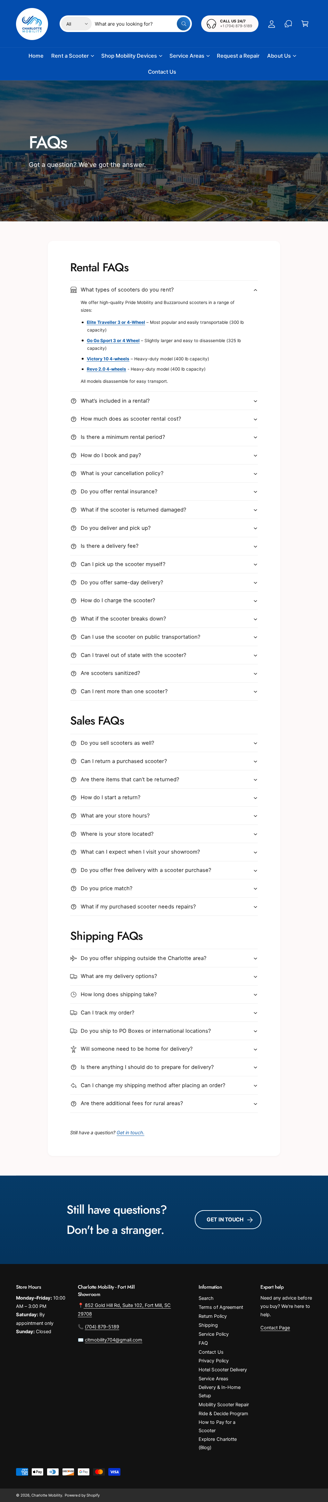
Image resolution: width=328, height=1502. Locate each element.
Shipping (208, 1325)
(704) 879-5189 (102, 1327)
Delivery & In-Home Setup (219, 1391)
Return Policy (212, 1316)
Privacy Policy (213, 1361)
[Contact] (288, 23)
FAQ (203, 1343)
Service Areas (213, 1379)
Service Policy (213, 1334)
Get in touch (225, 1219)
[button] (305, 23)
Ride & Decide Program (223, 1413)
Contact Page (275, 1328)
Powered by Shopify (82, 1495)
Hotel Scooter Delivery (223, 1370)
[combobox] (142, 23)
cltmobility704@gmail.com (113, 1340)
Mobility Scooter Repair (224, 1405)
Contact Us (211, 1352)
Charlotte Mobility (46, 1495)
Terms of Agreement (221, 1307)
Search (206, 1298)
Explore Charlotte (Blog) (217, 1443)
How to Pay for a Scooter (217, 1426)
